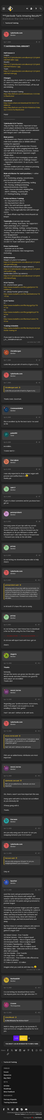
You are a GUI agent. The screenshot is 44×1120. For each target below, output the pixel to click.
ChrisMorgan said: (11, 387)
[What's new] (36, 8)
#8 (39, 521)
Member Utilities (20, 1114)
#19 (39, 988)
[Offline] (4, 32)
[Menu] (3, 9)
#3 (39, 383)
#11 (39, 625)
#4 (39, 417)
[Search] (40, 8)
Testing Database (10, 1102)
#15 (39, 776)
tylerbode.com (9, 19)
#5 (39, 442)
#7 (39, 496)
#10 (39, 580)
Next (22, 1038)
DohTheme (38, 1117)
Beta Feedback (9, 1092)
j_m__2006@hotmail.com (13, 339)
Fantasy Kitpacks (10, 1099)
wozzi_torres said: (11, 736)
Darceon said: (10, 858)
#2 (39, 360)
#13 (39, 699)
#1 (39, 42)
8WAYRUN (39, 1114)
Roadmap (7, 1089)
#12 (39, 663)
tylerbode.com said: (12, 781)
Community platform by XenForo (24, 1112)
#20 (39, 1012)
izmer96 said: (9, 1017)
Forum (6, 1072)
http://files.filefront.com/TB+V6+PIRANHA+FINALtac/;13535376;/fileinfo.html (22, 108)
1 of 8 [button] (16, 1038)
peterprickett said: (12, 585)
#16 (39, 828)
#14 (39, 731)
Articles (6, 1086)
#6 (39, 469)
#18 (39, 890)
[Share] (36, 42)
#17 (39, 853)
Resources (7, 1075)
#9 (39, 555)
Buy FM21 (7, 1078)
